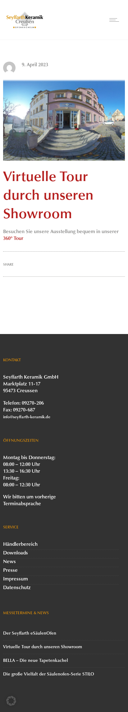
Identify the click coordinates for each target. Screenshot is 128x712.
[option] (64, 120)
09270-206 (33, 403)
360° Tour (13, 238)
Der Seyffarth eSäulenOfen (29, 633)
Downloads (15, 553)
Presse (10, 570)
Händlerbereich (20, 544)
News (9, 561)
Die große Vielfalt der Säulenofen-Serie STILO (48, 674)
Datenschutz (17, 587)
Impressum (15, 579)
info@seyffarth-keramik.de (26, 417)
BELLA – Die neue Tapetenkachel (35, 660)
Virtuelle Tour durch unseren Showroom (42, 647)
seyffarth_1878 (37, 71)
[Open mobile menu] (115, 20)
